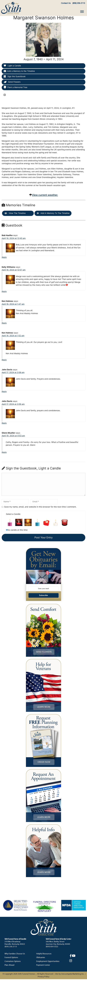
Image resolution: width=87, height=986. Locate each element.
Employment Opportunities (47, 961)
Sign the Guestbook (16, 76)
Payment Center (43, 965)
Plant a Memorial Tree (17, 87)
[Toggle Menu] (82, 11)
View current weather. (45, 194)
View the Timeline (17, 213)
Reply (4, 257)
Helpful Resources (43, 954)
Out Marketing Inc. (72, 974)
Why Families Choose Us (15, 954)
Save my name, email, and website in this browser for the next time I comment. (40, 507)
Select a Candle (13, 514)
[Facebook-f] (70, 955)
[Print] (4, 95)
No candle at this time (17, 530)
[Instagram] (70, 960)
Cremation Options (13, 961)
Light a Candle (14, 66)
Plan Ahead (9, 965)
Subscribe (43, 595)
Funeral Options (11, 957)
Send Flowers (14, 82)
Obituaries (40, 957)
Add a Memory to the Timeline (21, 71)
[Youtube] (73, 955)
